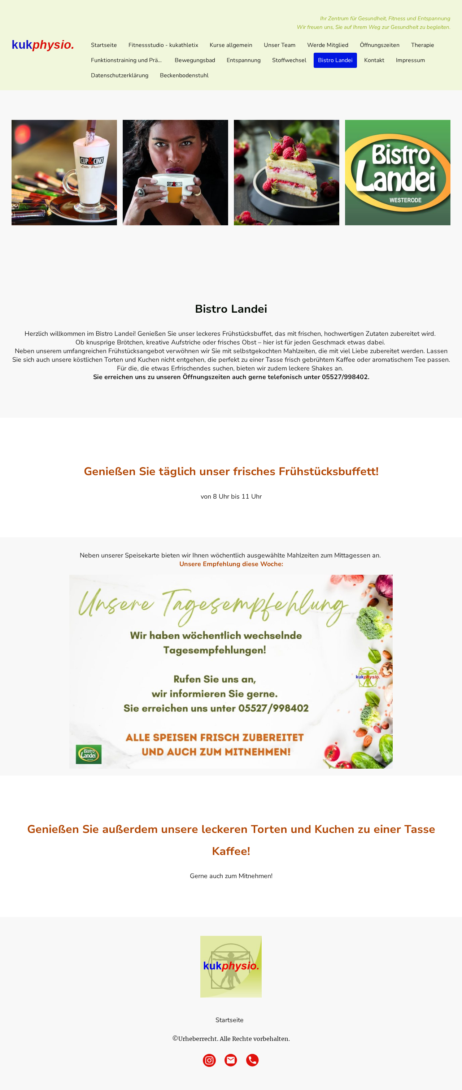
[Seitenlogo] (231, 967)
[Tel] (252, 1060)
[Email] (231, 1060)
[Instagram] (209, 1060)
